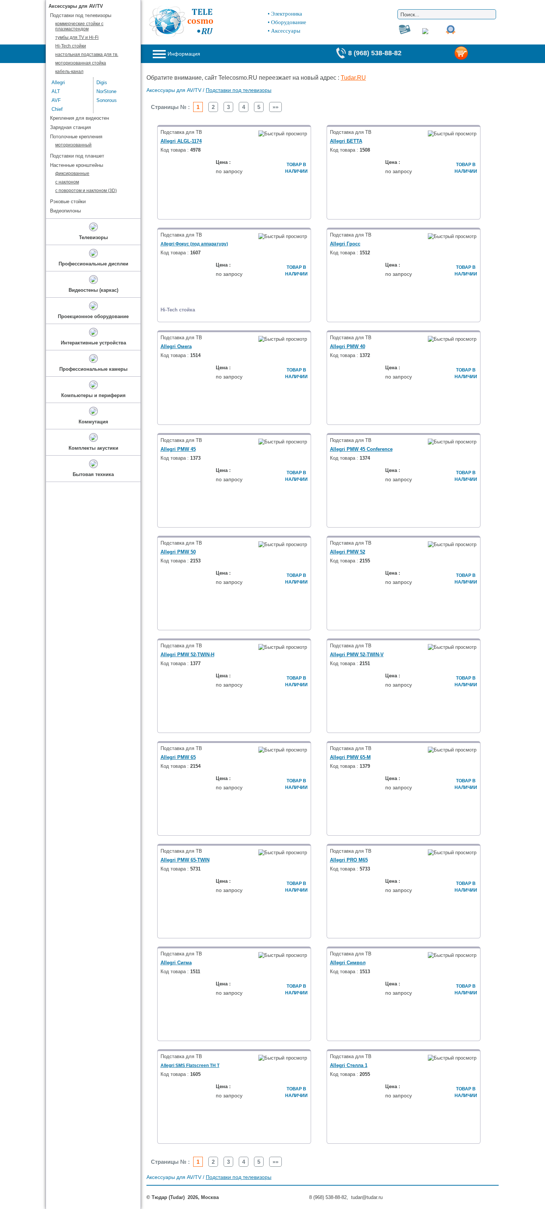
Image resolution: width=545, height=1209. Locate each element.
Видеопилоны (65, 211)
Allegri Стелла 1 (348, 1065)
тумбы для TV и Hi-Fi (77, 37)
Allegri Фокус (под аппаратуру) (194, 244)
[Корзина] (473, 53)
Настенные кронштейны (76, 165)
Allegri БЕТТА (346, 141)
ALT (56, 91)
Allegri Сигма (176, 962)
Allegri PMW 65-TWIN (185, 860)
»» (275, 107)
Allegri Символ (348, 962)
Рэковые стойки (68, 201)
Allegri (58, 82)
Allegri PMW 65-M (350, 757)
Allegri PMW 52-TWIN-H (187, 654)
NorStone (106, 91)
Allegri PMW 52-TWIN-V (357, 654)
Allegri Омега (176, 346)
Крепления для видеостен (79, 118)
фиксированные (72, 173)
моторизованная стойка (80, 63)
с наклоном (67, 182)
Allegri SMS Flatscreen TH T (190, 1065)
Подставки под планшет (77, 156)
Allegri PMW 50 (178, 552)
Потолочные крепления (76, 136)
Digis (101, 82)
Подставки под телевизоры (238, 90)
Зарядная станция (70, 127)
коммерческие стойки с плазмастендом (79, 26)
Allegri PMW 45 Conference (361, 449)
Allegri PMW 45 (178, 449)
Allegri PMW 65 (178, 757)
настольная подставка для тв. (86, 54)
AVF (56, 100)
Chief (57, 109)
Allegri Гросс (345, 244)
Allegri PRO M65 (349, 860)
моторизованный (73, 145)
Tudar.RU (353, 78)
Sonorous (106, 100)
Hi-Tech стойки (70, 46)
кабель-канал (69, 71)
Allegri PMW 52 (347, 552)
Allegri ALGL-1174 (181, 141)
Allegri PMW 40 (347, 346)
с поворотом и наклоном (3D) (86, 190)
